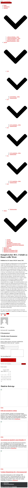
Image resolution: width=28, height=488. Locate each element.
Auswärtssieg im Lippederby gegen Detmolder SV (13, 440)
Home (5, 5)
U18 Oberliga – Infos (15, 96)
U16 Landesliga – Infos (15, 125)
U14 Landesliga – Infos (15, 153)
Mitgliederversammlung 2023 (13, 243)
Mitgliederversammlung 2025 (10, 251)
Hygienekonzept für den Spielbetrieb (15, 245)
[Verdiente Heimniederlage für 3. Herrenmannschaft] (14, 467)
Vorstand (9, 241)
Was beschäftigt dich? (6, 356)
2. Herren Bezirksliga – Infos (13, 38)
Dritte (7, 313)
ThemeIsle (14, 486)
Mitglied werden (7, 249)
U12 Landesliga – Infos (15, 181)
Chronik (8, 239)
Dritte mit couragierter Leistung (9, 410)
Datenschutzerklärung (9, 484)
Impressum (9, 246)
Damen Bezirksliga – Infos (13, 41)
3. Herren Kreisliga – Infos (13, 39)
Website (2, 348)
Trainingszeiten (13, 98)
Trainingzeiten (13, 154)
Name (2, 345)
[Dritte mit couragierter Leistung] (14, 406)
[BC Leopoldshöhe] (5, 1)
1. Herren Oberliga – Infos (13, 37)
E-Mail (3, 347)
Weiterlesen (17, 419)
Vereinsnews (7, 6)
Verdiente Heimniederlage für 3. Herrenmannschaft (14, 472)
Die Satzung (9, 242)
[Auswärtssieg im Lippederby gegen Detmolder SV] (14, 435)
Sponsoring (6, 247)
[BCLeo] (4, 324)
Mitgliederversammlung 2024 (10, 250)
